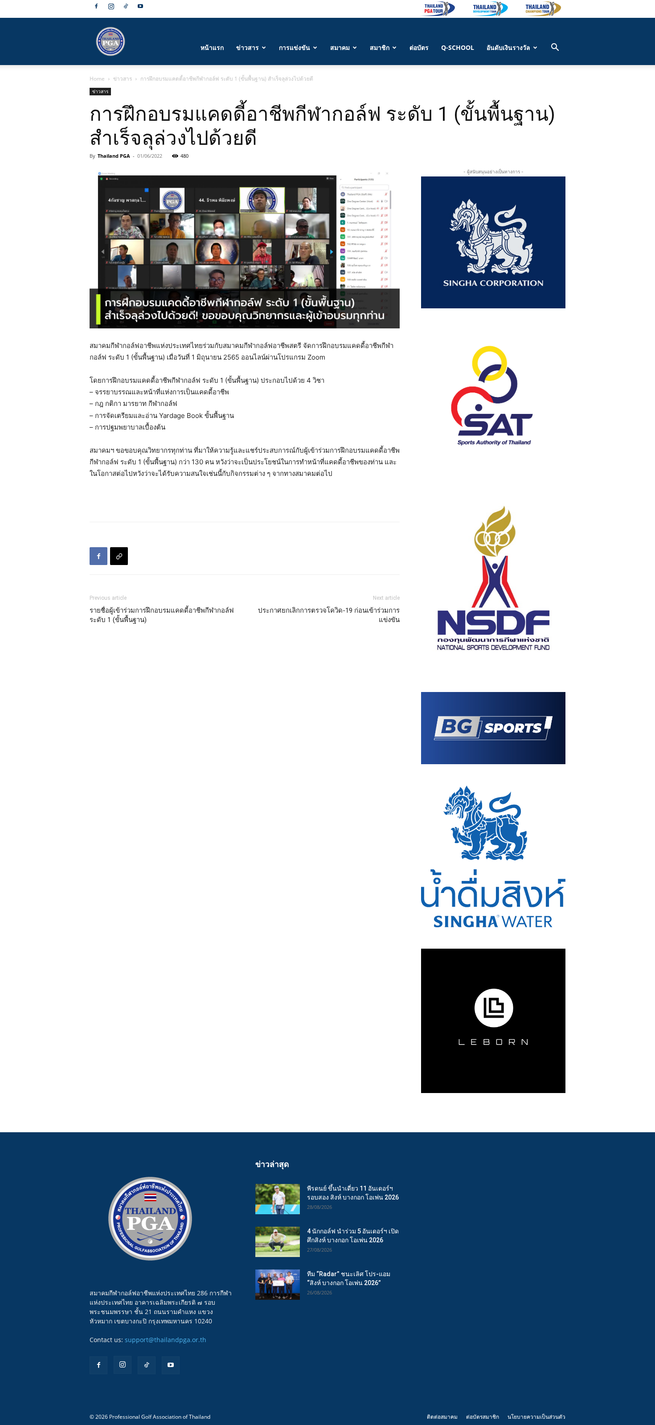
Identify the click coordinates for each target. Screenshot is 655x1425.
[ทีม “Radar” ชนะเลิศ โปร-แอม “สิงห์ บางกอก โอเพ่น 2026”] (277, 1284)
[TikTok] (125, 6)
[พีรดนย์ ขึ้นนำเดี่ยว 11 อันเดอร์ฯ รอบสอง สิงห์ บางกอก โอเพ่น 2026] (277, 1199)
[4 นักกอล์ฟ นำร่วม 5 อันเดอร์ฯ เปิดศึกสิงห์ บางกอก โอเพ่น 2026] (277, 1242)
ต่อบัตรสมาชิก (482, 1417)
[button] (554, 48)
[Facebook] (96, 6)
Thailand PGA (114, 155)
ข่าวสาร (247, 47)
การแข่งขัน (294, 47)
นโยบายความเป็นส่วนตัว (536, 1417)
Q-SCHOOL (457, 47)
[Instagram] (111, 6)
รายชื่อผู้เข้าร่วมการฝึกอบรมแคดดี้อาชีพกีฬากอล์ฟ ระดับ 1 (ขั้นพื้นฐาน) (162, 615)
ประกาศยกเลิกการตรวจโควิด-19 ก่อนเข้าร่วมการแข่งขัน (329, 615)
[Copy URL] (119, 556)
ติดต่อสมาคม (442, 1417)
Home (97, 78)
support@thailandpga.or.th (165, 1339)
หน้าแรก (212, 47)
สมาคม (340, 47)
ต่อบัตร (419, 47)
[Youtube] (140, 6)
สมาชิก (379, 47)
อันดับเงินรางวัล (508, 47)
